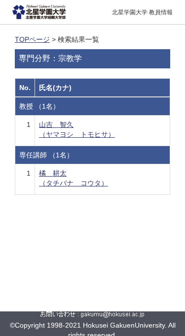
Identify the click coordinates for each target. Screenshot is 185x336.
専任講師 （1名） (46, 155)
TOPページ (32, 39)
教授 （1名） (39, 106)
